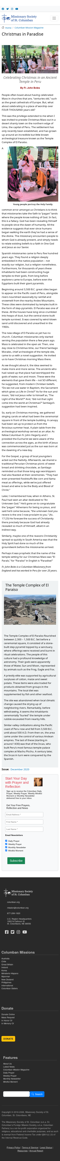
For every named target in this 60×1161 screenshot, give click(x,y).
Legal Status (46, 1147)
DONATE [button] (8, 1038)
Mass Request (8, 1017)
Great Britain (7, 964)
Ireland (4, 967)
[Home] (19, 18)
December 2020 (19, 769)
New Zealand (7, 979)
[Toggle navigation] (54, 18)
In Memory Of (7, 1023)
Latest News (9, 1066)
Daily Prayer (14, 841)
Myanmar (5, 976)
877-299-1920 (13, 913)
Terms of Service (30, 1147)
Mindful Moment (15, 850)
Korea (4, 970)
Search (39, 1094)
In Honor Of (6, 1020)
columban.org (13, 902)
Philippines (6, 982)
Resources (22, 1150)
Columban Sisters (9, 988)
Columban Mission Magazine (29, 27)
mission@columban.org (18, 907)
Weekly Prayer (15, 844)
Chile (3, 961)
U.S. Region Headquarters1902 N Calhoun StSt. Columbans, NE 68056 (19, 921)
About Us (7, 1063)
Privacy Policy (13, 1147)
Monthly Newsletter (17, 847)
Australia (5, 958)
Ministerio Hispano (9, 973)
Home (8, 27)
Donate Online (8, 1014)
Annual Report (36, 1150)
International (7, 985)
